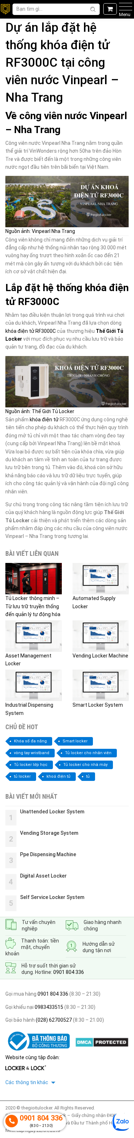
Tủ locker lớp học (31, 764)
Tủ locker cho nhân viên (88, 753)
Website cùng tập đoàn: (32, 1057)
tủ (88, 776)
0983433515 (48, 1007)
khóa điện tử (44, 419)
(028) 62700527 (53, 1020)
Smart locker (75, 741)
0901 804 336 (68, 972)
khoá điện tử (58, 776)
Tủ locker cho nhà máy (85, 764)
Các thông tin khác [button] (27, 1082)
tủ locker (22, 776)
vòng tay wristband (31, 753)
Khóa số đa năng (30, 741)
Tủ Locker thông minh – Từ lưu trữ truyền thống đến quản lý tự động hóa (32, 606)
